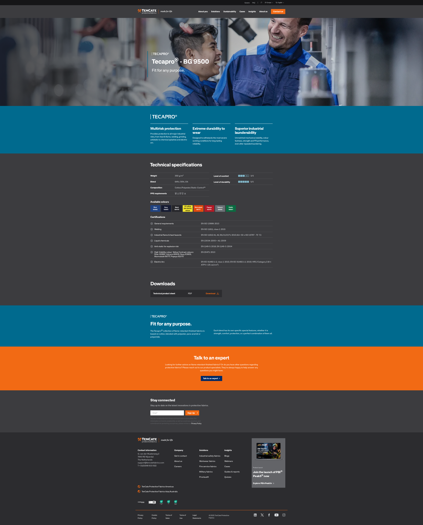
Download (210, 293)
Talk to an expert (210, 378)
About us (263, 11)
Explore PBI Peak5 (262, 483)
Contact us (278, 11)
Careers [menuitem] (247, 3)
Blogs (226, 456)
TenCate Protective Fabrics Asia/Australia (159, 491)
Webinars (228, 461)
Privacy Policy (196, 423)
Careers (178, 466)
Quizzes (227, 477)
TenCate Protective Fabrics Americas (158, 486)
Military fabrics (206, 471)
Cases (242, 11)
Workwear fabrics (207, 461)
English (280, 2)
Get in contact (180, 456)
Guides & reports (232, 471)
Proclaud (204, 477)
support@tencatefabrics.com (151, 462)
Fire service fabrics (207, 466)
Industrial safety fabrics (209, 456)
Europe (269, 2)
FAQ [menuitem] (253, 3)
